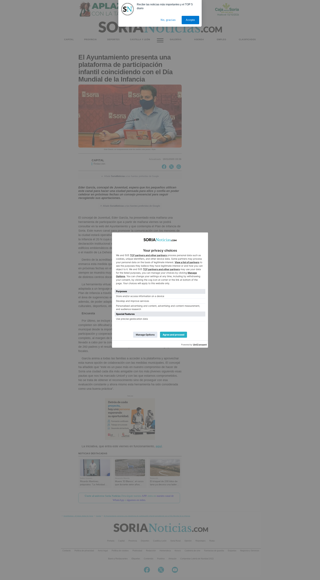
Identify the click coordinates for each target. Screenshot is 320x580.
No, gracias (168, 20)
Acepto (190, 20)
